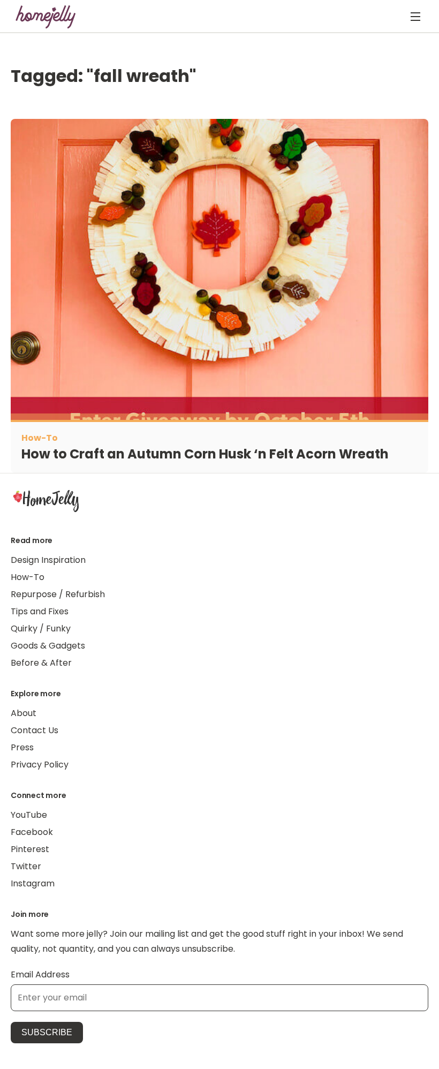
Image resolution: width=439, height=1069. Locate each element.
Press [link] (22, 747)
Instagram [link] (33, 883)
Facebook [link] (32, 832)
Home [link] (46, 500)
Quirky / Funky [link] (41, 628)
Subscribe (46, 1032)
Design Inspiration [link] (48, 560)
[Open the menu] (415, 16)
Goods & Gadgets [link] (48, 645)
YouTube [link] (29, 815)
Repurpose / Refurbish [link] (58, 594)
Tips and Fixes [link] (40, 611)
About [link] (23, 713)
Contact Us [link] (34, 730)
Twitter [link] (26, 866)
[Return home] (46, 16)
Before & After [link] (41, 663)
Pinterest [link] (30, 849)
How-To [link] (27, 577)
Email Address (40, 974)
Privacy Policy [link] (40, 764)
